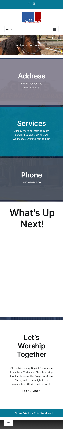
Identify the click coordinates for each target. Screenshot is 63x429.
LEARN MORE (31, 391)
